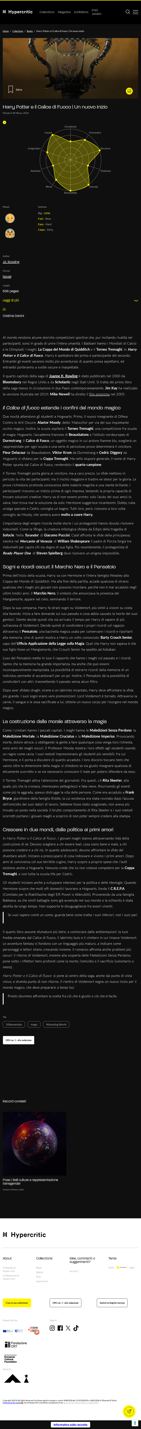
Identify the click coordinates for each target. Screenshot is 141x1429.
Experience (42, 1281)
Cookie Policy (93, 1403)
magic (34, 1024)
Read (38, 1267)
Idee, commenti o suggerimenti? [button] (82, 1260)
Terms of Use (68, 1403)
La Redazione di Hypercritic (11, 1277)
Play (38, 1276)
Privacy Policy (80, 1403)
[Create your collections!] (17, 1303)
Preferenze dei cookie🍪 (13, 1403)
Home (6, 31)
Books (30, 31)
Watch (39, 1272)
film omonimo (99, 394)
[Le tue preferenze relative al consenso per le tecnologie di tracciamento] (135, 1423)
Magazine (64, 12)
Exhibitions (81, 12)
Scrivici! (74, 1271)
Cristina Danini (13, 316)
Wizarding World (56, 1024)
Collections (47, 12)
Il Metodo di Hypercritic (9, 1269)
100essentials (14, 1024)
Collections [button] (44, 1258)
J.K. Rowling (11, 262)
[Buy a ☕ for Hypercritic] (18, 1040)
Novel (7, 277)
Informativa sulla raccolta (70, 1424)
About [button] (7, 1258)
